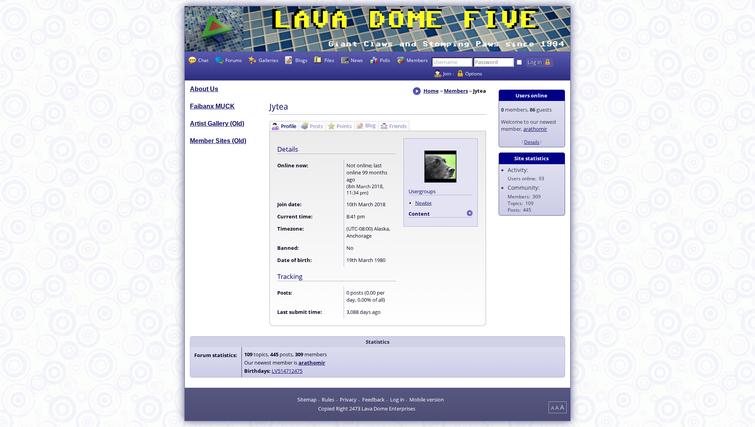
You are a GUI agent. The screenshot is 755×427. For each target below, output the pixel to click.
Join (447, 73)
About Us (204, 89)
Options (473, 73)
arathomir (535, 128)
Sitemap (307, 399)
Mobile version (426, 399)
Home (431, 90)
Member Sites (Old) (218, 140)
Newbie (423, 203)
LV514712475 (287, 370)
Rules (328, 399)
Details (532, 142)
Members (456, 90)
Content (419, 213)
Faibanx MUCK (212, 106)
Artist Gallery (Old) (217, 123)
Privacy (348, 399)
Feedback (373, 399)
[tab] (283, 126)
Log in (397, 399)
